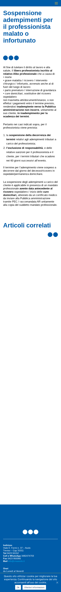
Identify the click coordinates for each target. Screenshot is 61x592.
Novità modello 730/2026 (25, 250)
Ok (18, 587)
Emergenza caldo (18, 378)
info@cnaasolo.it (16, 561)
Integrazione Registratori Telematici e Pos (25, 316)
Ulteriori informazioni (34, 587)
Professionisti (12, 242)
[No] (57, 582)
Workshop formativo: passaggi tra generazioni (25, 444)
